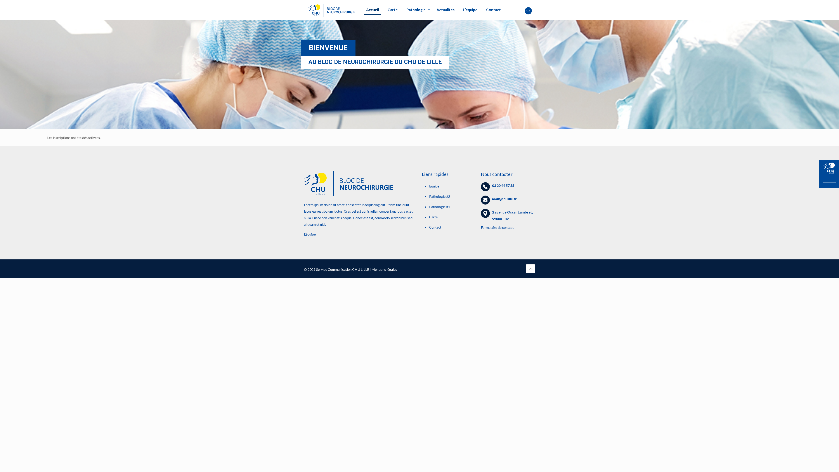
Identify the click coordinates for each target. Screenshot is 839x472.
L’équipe (310, 234)
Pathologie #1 (439, 207)
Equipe (434, 186)
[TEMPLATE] (331, 10)
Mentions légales (384, 269)
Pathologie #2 (439, 196)
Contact (435, 227)
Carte (433, 217)
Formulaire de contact (497, 227)
